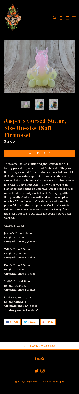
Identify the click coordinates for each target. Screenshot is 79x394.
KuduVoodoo (31, 381)
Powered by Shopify (53, 381)
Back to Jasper (42, 346)
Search (39, 359)
